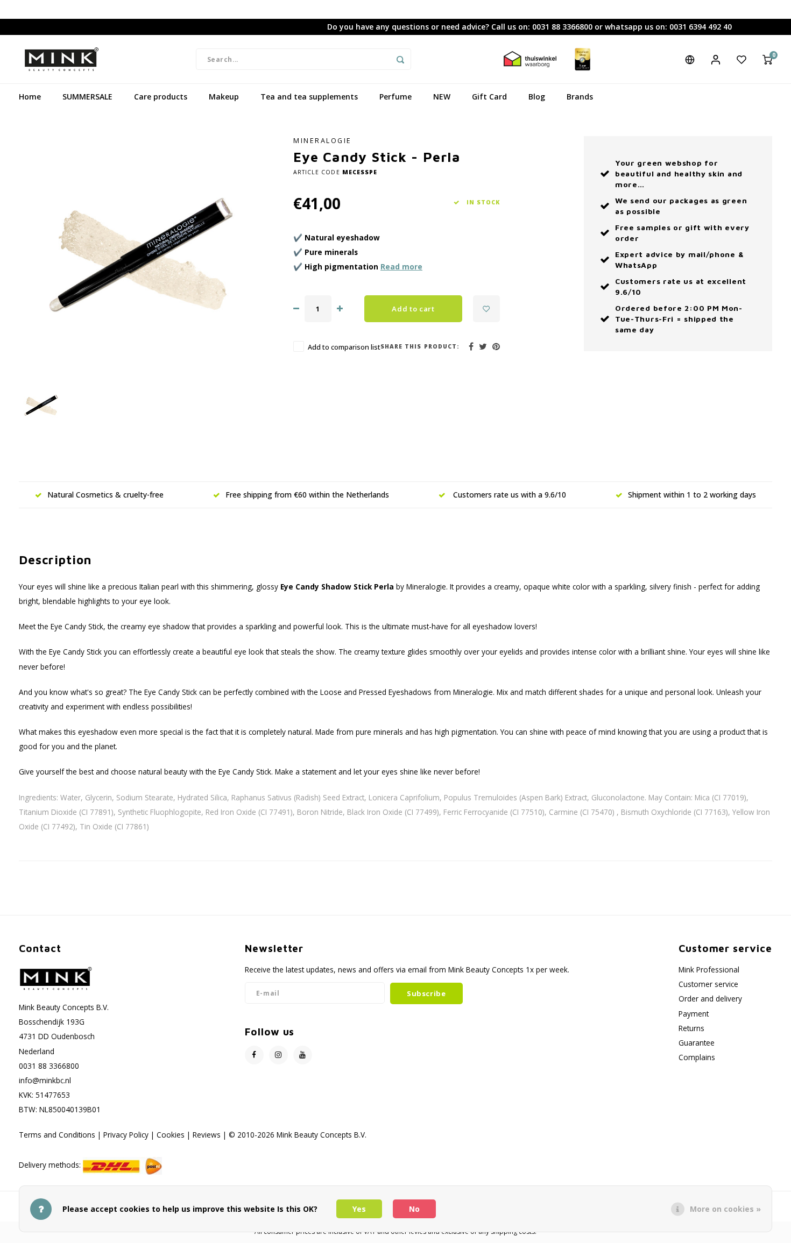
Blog (536, 96)
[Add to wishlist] (486, 308)
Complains (697, 1057)
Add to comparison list (344, 347)
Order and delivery (710, 998)
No (414, 1209)
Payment (694, 1013)
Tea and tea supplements (309, 96)
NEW (441, 96)
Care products (160, 96)
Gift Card (489, 96)
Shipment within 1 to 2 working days (692, 494)
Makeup (224, 96)
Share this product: (420, 346)
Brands (580, 96)
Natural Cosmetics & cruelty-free (105, 494)
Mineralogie (322, 140)
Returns (691, 1028)
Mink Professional (709, 969)
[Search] (400, 59)
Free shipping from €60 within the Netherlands (307, 494)
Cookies (171, 1135)
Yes (359, 1209)
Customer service (708, 984)
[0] (767, 59)
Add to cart (413, 309)
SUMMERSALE (87, 96)
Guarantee (697, 1043)
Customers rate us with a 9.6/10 (508, 494)
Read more (401, 266)
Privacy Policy (126, 1135)
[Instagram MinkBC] (278, 1055)
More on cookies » (725, 1209)
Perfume (395, 96)
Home (30, 96)
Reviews (207, 1135)
